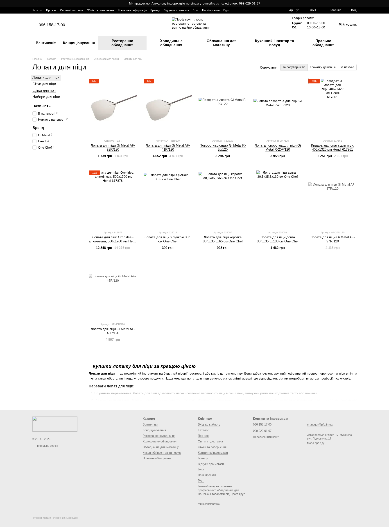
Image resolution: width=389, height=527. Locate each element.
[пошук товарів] (353, 43)
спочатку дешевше (323, 67)
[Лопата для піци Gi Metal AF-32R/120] (113, 107)
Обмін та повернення (100, 10)
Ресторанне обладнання (122, 43)
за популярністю (294, 67)
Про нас (51, 10)
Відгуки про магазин (176, 10)
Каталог (37, 10)
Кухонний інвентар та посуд (274, 43)
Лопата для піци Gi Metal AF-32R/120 (113, 147)
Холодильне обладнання (171, 43)
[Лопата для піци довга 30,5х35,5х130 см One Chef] (277, 198)
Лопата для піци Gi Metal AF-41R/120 (168, 147)
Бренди (155, 10)
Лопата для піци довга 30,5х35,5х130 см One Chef (278, 239)
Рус (297, 10)
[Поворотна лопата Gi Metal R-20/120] (223, 107)
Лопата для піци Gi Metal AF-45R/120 (113, 331)
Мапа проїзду (315, 443)
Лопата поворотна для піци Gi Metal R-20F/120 (278, 147)
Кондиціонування (79, 43)
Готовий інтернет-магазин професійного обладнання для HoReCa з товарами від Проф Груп (221, 490)
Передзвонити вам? (266, 437)
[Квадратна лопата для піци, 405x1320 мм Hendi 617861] (332, 107)
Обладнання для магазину (221, 43)
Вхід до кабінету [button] (209, 424)
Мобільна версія (47, 445)
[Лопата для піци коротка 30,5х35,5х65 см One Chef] (223, 198)
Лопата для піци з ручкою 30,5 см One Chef (167, 239)
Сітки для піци (44, 84)
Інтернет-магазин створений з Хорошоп (55, 517)
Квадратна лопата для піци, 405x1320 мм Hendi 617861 (332, 147)
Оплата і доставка (71, 10)
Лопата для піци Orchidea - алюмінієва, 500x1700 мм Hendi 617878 (113, 241)
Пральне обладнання (323, 43)
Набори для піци (46, 97)
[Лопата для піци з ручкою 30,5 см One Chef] (168, 198)
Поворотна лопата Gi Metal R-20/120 (223, 147)
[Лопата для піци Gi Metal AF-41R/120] (168, 107)
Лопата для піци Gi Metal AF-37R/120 (332, 239)
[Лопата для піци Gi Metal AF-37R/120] (332, 198)
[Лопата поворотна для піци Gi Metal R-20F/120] (277, 107)
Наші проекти (211, 10)
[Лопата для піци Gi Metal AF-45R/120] (113, 290)
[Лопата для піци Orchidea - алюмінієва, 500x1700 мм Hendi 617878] (113, 198)
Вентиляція (46, 43)
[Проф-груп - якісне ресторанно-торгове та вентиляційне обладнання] (54, 424)
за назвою (347, 67)
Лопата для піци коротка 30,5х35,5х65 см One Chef (223, 239)
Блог (196, 10)
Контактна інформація (132, 10)
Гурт (226, 10)
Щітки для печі (44, 90)
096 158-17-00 (52, 25)
